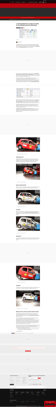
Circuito (28, 19)
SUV (16, 379)
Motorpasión (32, 393)
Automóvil (23, 19)
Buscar (44, 387)
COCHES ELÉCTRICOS (17, 2)
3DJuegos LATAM (17, 401)
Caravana (26, 19)
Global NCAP (32, 333)
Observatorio (23, 2)
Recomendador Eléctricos (32, 2)
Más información (28, 406)
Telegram (36, 384)
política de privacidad (36, 379)
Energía (32, 19)
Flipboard (13, 333)
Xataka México (11, 401)
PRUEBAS (13, 2)
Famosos (16, 19)
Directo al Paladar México (27, 401)
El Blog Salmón (43, 393)
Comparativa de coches (24, 381)
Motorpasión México (33, 401)
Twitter (44, 2)
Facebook (11, 333)
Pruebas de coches (24, 379)
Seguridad (20, 333)
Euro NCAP (23, 333)
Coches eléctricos (18, 377)
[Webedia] (44, 0)
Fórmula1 (11, 377)
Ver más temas (11, 384)
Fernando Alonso (38, 19)
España (35, 19)
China (18, 19)
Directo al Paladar (27, 393)
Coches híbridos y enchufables (24, 378)
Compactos (11, 379)
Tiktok (45, 2)
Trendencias (38, 393)
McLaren (20, 19)
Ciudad (30, 19)
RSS (37, 384)
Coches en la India (28, 333)
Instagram (42, 2)
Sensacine (22, 393)
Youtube (43, 2)
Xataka (10, 393)
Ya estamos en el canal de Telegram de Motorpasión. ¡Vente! (27, 17)
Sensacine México (22, 401)
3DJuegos (16, 393)
